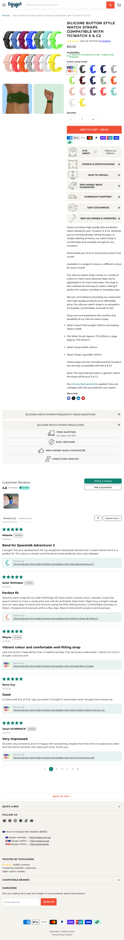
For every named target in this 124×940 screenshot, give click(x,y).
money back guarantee (85, 384)
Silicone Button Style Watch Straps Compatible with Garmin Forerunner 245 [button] (53, 757)
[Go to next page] (78, 769)
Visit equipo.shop (39, 844)
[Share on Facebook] (68, 398)
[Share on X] (73, 398)
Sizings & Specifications (98, 164)
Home (5, 15)
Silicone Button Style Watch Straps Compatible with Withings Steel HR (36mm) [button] (55, 618)
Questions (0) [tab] (24, 518)
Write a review (103, 481)
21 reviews (105, 41)
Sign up (48, 901)
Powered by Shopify (62, 934)
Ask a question (103, 487)
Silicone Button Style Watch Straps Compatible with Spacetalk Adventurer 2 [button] (53, 564)
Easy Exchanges (98, 207)
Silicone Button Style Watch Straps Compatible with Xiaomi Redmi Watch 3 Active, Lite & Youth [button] (59, 710)
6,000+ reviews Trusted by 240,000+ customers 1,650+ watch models (19, 868)
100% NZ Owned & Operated (98, 218)
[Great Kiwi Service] (62, 459)
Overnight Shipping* (98, 196)
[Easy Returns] (62, 442)
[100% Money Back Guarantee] (62, 451)
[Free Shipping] (62, 434)
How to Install (98, 175)
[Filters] (98, 518)
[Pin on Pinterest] (83, 398)
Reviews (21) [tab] (9, 518)
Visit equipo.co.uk (39, 841)
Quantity (71, 113)
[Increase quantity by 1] (93, 119)
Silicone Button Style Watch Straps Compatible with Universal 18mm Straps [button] (53, 666)
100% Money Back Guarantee (91, 186)
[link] (94, 41)
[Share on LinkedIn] (78, 398)
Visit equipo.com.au (40, 837)
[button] (7, 562)
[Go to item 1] (11, 501)
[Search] (110, 5)
